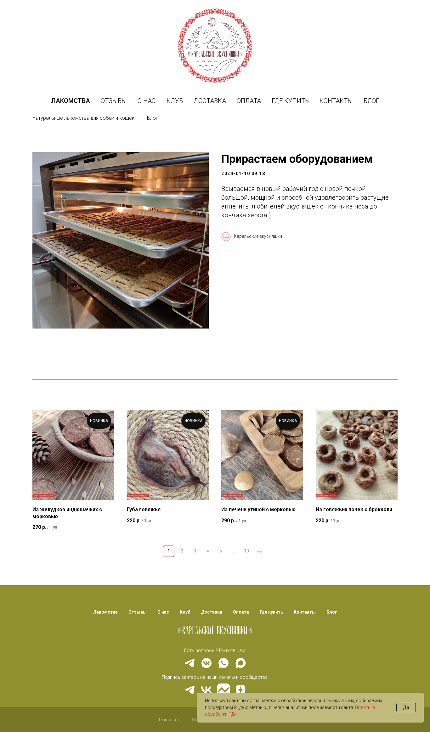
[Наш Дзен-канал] (240, 689)
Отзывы (114, 101)
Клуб (175, 101)
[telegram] (189, 663)
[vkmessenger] (206, 663)
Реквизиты (170, 719)
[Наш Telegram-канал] (189, 689)
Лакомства (70, 101)
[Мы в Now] (223, 689)
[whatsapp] (223, 663)
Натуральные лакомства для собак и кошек (83, 118)
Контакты (336, 101)
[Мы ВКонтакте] (206, 689)
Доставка (210, 101)
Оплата (249, 101)
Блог (371, 101)
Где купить (290, 101)
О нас (147, 101)
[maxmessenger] (240, 663)
